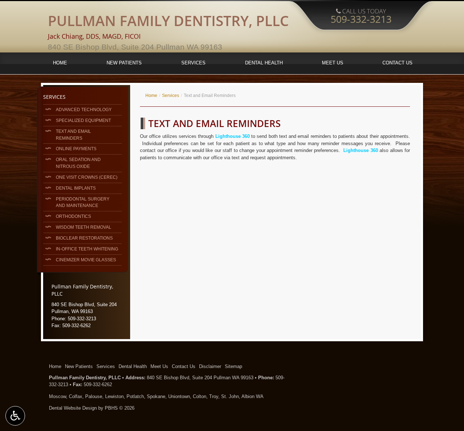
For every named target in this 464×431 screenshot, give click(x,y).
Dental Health (264, 63)
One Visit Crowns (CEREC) (86, 177)
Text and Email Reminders (73, 134)
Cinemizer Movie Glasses (86, 259)
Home (60, 63)
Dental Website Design (73, 408)
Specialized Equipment (83, 120)
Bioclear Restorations (84, 238)
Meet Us (332, 63)
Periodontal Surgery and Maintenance (82, 202)
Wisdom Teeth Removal (83, 227)
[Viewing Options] (15, 416)
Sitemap (233, 366)
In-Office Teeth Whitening (87, 248)
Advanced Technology (84, 109)
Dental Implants (76, 188)
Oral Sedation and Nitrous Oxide (78, 163)
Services (193, 63)
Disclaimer (210, 366)
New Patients (124, 63)
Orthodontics (73, 216)
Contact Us (397, 63)
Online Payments (76, 148)
